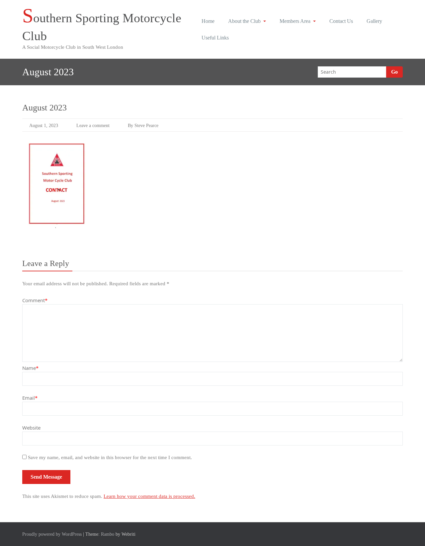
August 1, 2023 (43, 125)
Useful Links (215, 37)
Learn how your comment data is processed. (149, 496)
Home (208, 21)
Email (30, 397)
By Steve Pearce (143, 125)
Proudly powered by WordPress (52, 534)
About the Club (244, 21)
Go (394, 72)
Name (30, 368)
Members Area (295, 21)
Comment (34, 300)
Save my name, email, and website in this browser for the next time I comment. (110, 457)
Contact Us (341, 21)
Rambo (107, 534)
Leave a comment (93, 125)
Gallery (374, 21)
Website (31, 427)
